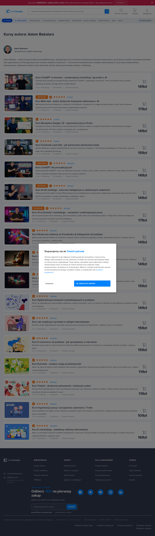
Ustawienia (49, 284)
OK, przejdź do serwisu (85, 283)
